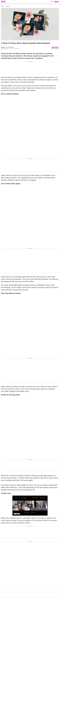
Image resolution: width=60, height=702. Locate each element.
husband (24, 85)
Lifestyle (7, 6)
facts (48, 88)
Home (2, 6)
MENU (56, 1)
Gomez (24, 279)
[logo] (3, 1)
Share (56, 47)
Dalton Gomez (36, 518)
